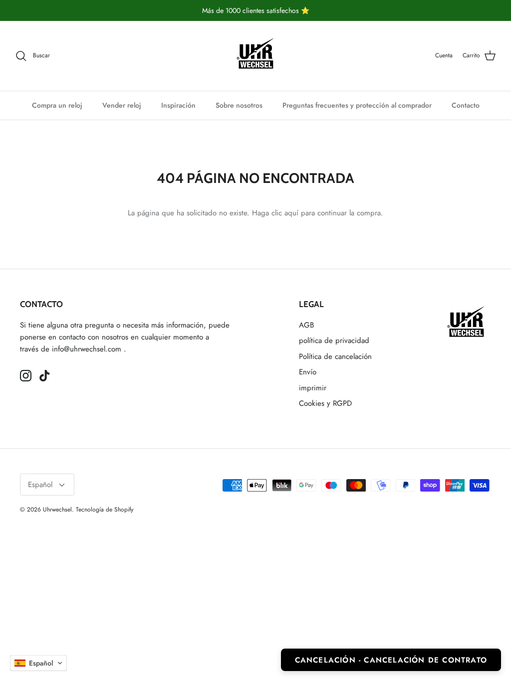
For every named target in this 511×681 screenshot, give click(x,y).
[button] (38, 663)
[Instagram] (25, 375)
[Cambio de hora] (255, 56)
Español (40, 484)
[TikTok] (44, 375)
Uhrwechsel (57, 509)
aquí (291, 212)
